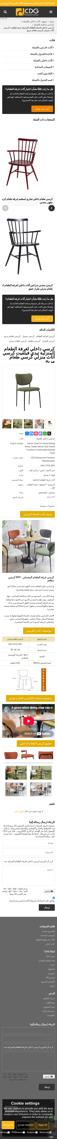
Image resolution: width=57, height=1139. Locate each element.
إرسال (47, 907)
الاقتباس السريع (48, 981)
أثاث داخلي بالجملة (31, 21)
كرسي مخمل (28, 336)
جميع (44, 21)
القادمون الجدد (48, 931)
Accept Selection (25, 1125)
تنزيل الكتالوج (49, 998)
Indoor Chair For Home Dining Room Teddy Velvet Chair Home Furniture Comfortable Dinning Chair (40, 448)
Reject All (42, 1125)
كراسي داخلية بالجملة (44, 24)
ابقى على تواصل (42, 108)
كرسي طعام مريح (12, 336)
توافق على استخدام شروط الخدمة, (32, 900)
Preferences (17, 1132)
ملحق (47, 891)
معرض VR (50, 977)
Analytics (31, 1132)
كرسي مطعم (34, 341)
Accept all (8, 1125)
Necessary (44, 1132)
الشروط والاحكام (16, 901)
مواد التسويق (49, 1007)
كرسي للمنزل (48, 341)
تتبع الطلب (50, 1002)
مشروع (51, 973)
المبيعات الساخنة (47, 935)
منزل (51, 21)
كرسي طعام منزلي (18, 341)
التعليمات (51, 1015)
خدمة (52, 964)
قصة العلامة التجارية (46, 960)
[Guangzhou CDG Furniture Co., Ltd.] (28, 12)
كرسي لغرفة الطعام (45, 336)
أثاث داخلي (50, 944)
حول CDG (50, 956)
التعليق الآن (19, 811)
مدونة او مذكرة (48, 1011)
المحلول (51, 969)
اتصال (52, 986)
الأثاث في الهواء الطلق (45, 939)
